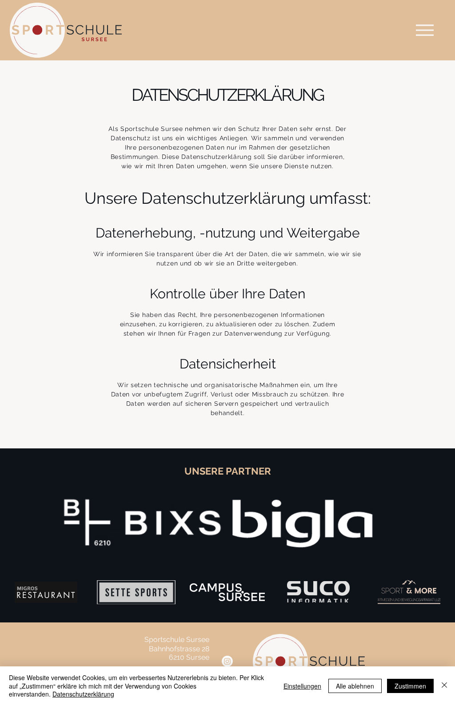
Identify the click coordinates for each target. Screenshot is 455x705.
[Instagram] (227, 661)
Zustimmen (410, 685)
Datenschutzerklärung (83, 693)
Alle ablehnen (355, 685)
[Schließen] (444, 685)
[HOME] (424, 30)
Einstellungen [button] (302, 685)
